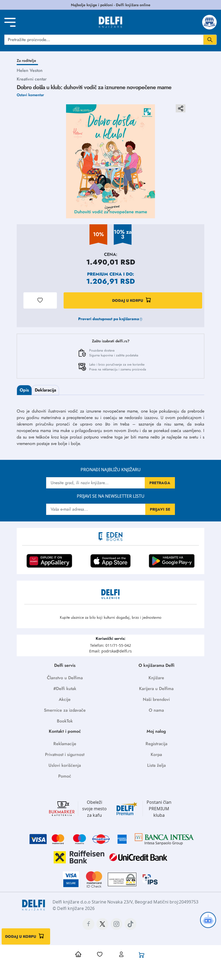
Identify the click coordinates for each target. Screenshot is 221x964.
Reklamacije (64, 744)
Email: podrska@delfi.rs (110, 651)
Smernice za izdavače (65, 710)
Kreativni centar (32, 79)
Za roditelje (26, 60)
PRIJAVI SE (160, 509)
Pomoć (64, 776)
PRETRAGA (159, 483)
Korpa (156, 754)
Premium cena (104, 274)
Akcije (65, 699)
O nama (156, 710)
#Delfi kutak (64, 688)
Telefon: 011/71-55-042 (110, 645)
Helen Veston (30, 70)
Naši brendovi (156, 699)
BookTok (65, 721)
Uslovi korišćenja (65, 765)
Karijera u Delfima (156, 688)
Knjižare (156, 678)
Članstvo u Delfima (65, 678)
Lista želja (156, 765)
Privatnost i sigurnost (64, 754)
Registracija (156, 744)
